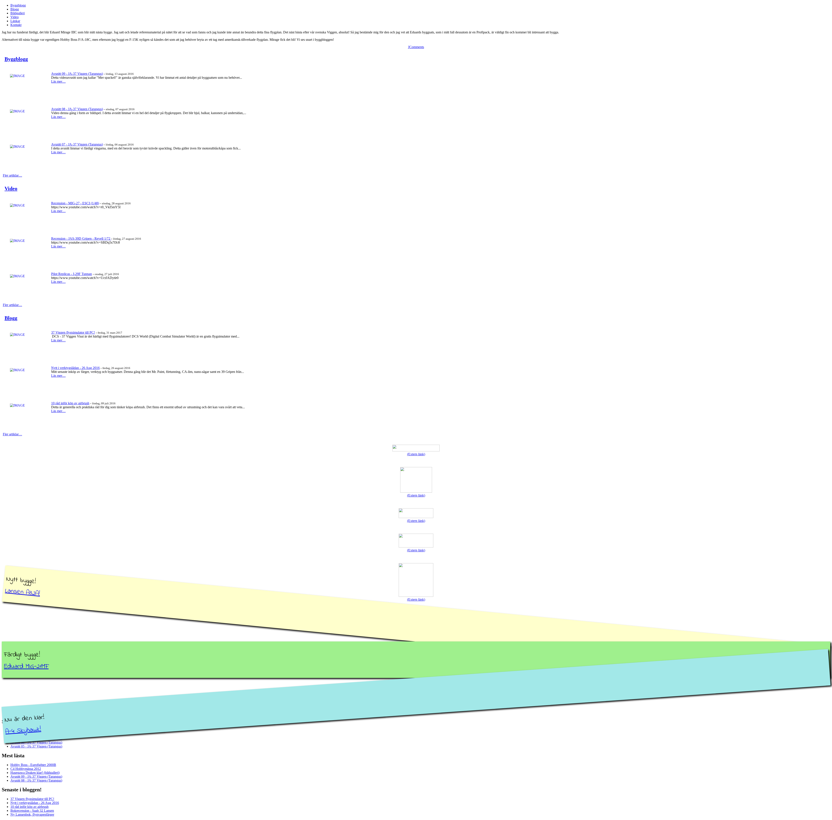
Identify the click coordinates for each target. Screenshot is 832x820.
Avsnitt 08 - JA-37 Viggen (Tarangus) (77, 109)
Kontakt (15, 25)
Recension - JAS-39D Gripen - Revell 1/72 (81, 238)
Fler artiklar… (12, 175)
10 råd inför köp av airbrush (70, 403)
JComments (416, 47)
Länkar (15, 21)
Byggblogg (18, 5)
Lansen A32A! (23, 592)
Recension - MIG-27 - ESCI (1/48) (75, 203)
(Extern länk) (416, 454)
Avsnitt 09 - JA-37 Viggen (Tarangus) (77, 73)
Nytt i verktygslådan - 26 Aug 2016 (75, 368)
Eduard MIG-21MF (26, 666)
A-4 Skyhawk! (23, 731)
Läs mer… (58, 81)
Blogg (14, 9)
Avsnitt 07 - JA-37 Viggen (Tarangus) (77, 144)
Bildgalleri (17, 13)
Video (14, 17)
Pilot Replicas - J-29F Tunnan (71, 274)
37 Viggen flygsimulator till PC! (73, 332)
